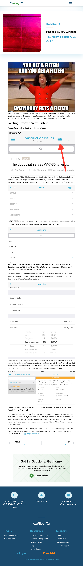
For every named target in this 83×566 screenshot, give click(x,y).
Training (60, 535)
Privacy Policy (51, 559)
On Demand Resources (39, 535)
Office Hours (61, 539)
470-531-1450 (16, 501)
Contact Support (63, 545)
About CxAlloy (36, 549)
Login (22, 553)
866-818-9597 (14, 504)
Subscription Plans (11, 535)
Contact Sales (9, 539)
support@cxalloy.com (31, 434)
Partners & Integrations (39, 539)
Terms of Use (43, 559)
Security (57, 559)
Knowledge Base (63, 542)
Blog (32, 545)
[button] (70, 3)
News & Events (36, 542)
